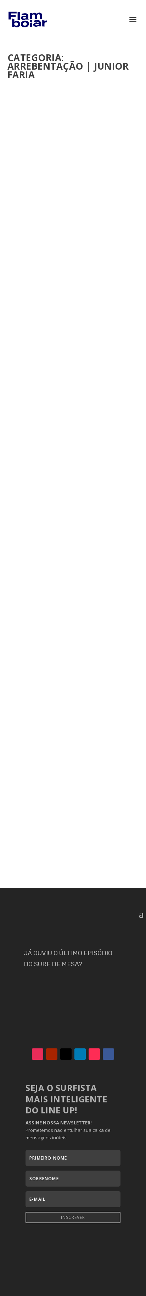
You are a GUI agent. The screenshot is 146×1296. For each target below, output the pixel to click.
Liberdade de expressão (52, 514)
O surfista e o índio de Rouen (62, 183)
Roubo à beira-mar (45, 345)
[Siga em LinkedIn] (80, 1054)
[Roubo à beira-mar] (73, 297)
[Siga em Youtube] (51, 1054)
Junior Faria (34, 194)
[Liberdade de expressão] (73, 467)
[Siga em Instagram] (37, 1054)
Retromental (37, 803)
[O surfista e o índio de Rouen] (73, 129)
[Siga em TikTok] (94, 1054)
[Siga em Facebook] (108, 1054)
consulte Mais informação (54, 237)
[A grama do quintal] (73, 643)
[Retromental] (73, 788)
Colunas (35, 201)
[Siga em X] (66, 1054)
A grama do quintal (48, 699)
